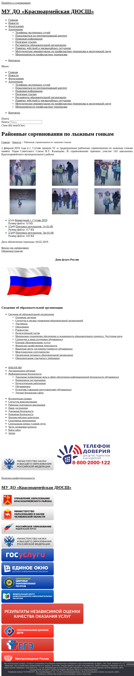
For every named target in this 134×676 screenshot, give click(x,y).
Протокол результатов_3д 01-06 (34, 226)
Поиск (5, 121)
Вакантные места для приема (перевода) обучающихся (43, 348)
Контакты (14, 60)
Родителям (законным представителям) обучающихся (43, 389)
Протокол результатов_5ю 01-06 (35, 232)
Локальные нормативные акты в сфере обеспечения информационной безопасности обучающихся (67, 377)
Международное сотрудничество (32, 352)
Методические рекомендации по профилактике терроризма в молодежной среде (63, 51)
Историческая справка (20, 398)
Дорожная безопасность (21, 411)
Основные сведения (25, 317)
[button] (67, 66)
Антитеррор (15, 29)
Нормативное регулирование (30, 380)
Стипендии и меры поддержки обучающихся (39, 339)
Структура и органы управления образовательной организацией (49, 320)
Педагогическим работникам (30, 383)
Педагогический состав (27, 333)
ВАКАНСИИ (15, 367)
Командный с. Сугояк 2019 (31, 220)
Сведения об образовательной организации (31, 314)
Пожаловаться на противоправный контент (41, 35)
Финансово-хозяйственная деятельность (36, 345)
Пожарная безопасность (20, 414)
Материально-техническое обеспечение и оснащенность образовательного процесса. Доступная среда (68, 336)
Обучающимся (22, 386)
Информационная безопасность (25, 374)
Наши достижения (18, 408)
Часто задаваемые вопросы (22, 427)
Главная (13, 19)
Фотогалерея (16, 26)
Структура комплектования (22, 401)
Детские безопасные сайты (29, 392)
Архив (11, 433)
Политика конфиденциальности (18, 478)
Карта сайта (14, 430)
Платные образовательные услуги (33, 342)
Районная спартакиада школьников (26, 405)
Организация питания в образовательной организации (44, 355)
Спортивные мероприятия (22, 420)
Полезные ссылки (26, 41)
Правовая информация (28, 38)
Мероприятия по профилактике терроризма (41, 54)
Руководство (21, 330)
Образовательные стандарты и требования (37, 358)
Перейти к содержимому (16, 2)
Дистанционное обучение (21, 370)
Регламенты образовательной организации (40, 45)
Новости (13, 23)
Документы (21, 323)
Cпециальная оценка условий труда (27, 423)
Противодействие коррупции (23, 417)
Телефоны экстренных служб (32, 32)
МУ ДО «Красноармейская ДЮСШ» (47, 11)
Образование (22, 327)
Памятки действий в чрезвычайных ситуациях (43, 48)
